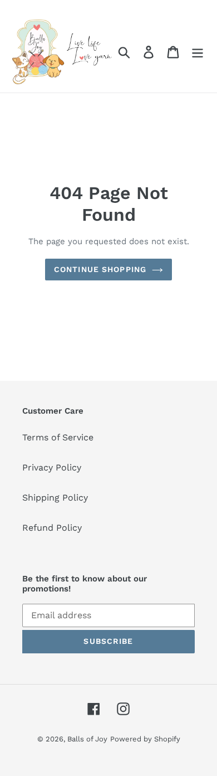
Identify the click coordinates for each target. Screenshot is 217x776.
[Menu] (197, 52)
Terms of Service (57, 437)
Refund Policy (52, 527)
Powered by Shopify (145, 739)
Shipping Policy (55, 497)
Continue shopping (100, 269)
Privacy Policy (51, 467)
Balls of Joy (87, 739)
